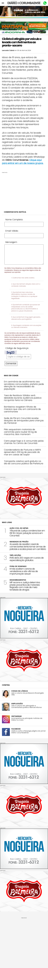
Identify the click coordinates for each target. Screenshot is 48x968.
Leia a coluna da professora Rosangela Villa (27, 694)
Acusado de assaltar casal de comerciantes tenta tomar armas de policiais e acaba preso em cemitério (28, 547)
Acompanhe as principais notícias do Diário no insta (26, 719)
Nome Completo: (14, 219)
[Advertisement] (24, 190)
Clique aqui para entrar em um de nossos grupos (22, 161)
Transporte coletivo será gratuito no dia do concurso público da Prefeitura (23, 462)
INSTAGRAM (16, 716)
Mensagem (11, 242)
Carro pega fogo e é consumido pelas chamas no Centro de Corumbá (24, 442)
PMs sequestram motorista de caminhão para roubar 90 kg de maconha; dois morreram (20, 432)
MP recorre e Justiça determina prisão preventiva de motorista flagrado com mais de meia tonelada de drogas (25, 586)
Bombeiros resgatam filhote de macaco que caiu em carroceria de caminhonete (22, 409)
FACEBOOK (16, 729)
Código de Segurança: (17, 348)
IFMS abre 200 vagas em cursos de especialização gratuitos (27, 559)
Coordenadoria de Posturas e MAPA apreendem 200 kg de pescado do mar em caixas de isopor (22, 452)
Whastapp (44, 3)
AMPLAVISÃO (17, 703)
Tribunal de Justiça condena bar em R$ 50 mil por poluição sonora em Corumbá (27, 533)
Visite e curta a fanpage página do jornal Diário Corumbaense (28, 732)
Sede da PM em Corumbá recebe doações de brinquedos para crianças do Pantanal (24, 420)
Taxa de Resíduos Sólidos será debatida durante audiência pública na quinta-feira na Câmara (22, 398)
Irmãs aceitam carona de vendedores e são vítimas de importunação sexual (24, 571)
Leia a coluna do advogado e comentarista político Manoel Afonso (26, 706)
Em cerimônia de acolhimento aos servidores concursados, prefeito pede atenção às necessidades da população (24, 385)
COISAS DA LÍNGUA (19, 691)
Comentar (11, 363)
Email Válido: (11, 230)
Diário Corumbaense (24, 3)
